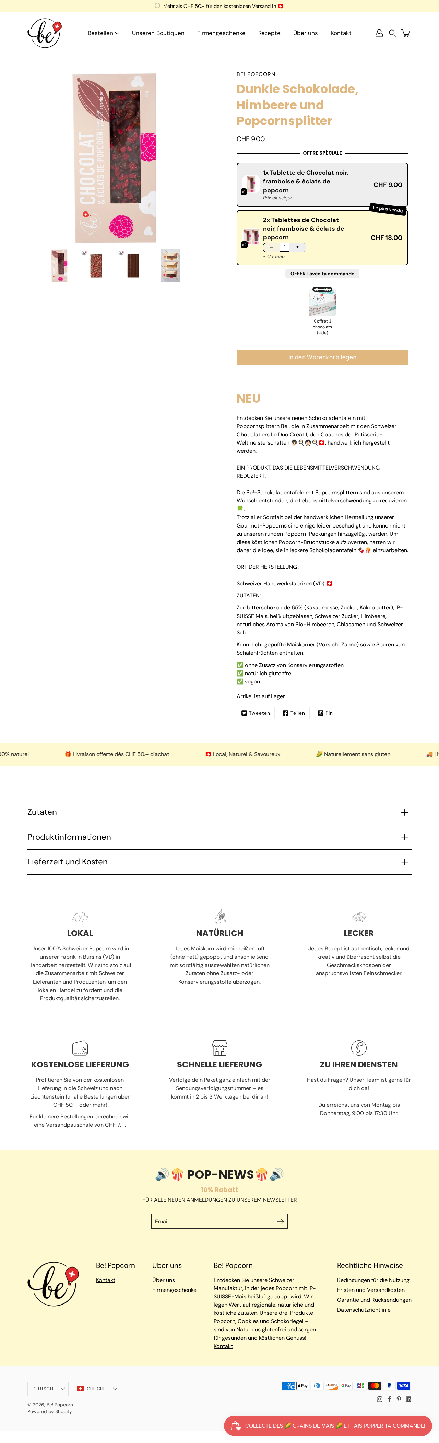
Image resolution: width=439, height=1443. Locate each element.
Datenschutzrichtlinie (364, 1309)
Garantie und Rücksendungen (374, 1299)
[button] (392, 33)
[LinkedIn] (408, 1399)
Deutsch (43, 1388)
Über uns (305, 33)
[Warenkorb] (406, 32)
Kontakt (341, 33)
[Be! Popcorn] (44, 33)
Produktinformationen (69, 837)
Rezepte (269, 33)
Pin (329, 713)
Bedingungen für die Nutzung (373, 1280)
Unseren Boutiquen (158, 33)
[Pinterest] (399, 1399)
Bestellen (100, 33)
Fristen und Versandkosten (371, 1290)
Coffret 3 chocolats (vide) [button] (322, 327)
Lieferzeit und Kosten (67, 861)
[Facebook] (389, 1399)
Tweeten (259, 713)
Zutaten (42, 812)
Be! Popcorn (60, 1405)
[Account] (379, 32)
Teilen (297, 713)
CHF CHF (96, 1388)
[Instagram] (380, 1399)
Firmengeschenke (221, 33)
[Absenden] (280, 1221)
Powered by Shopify (49, 1411)
